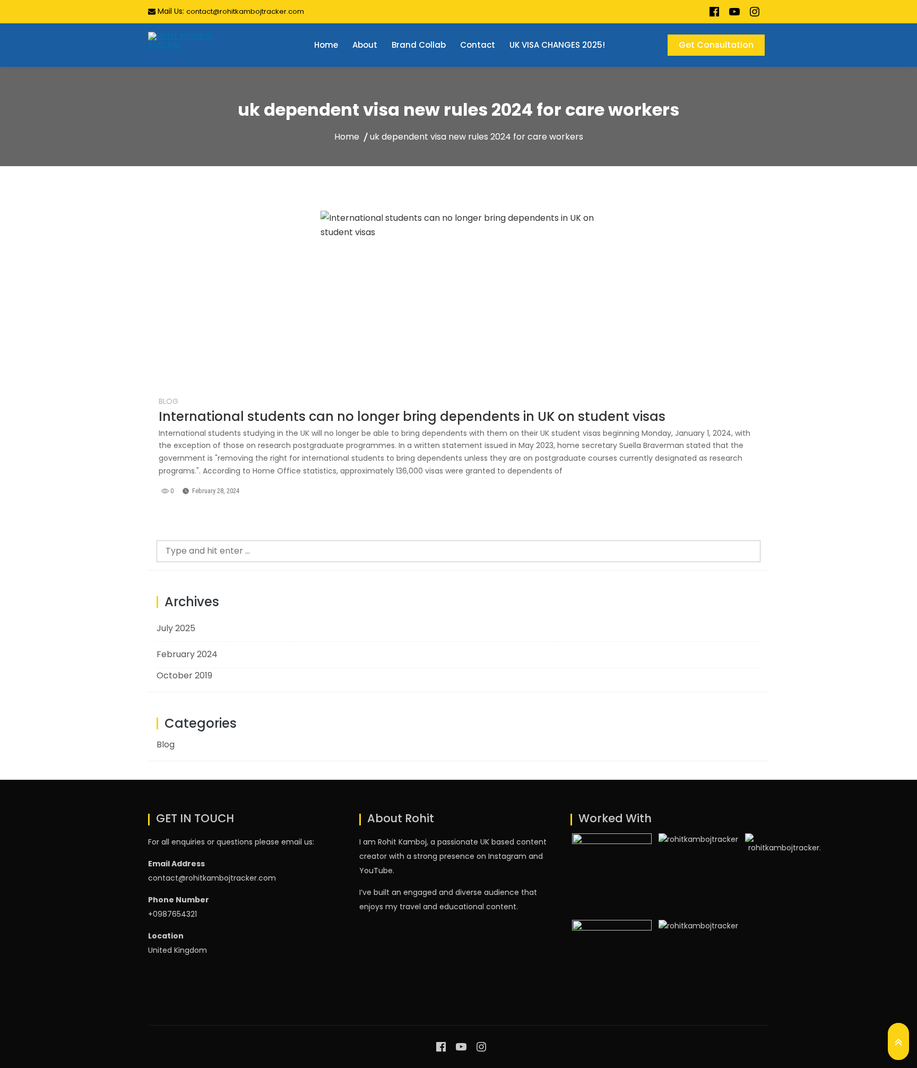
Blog (168, 401)
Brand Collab (419, 44)
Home (326, 44)
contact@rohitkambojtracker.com (245, 11)
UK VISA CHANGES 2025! (557, 44)
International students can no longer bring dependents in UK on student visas (412, 416)
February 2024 (187, 654)
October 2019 (184, 675)
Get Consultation (716, 45)
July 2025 (176, 628)
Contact (477, 44)
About (364, 44)
